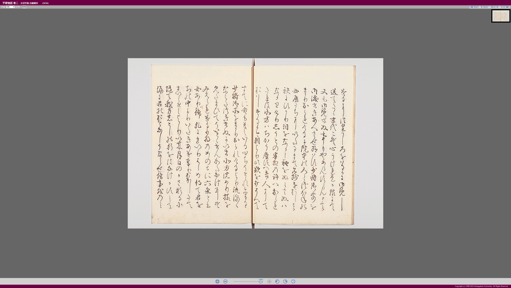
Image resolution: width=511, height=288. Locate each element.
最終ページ (505, 7)
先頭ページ (475, 7)
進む (495, 7)
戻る (485, 7)
